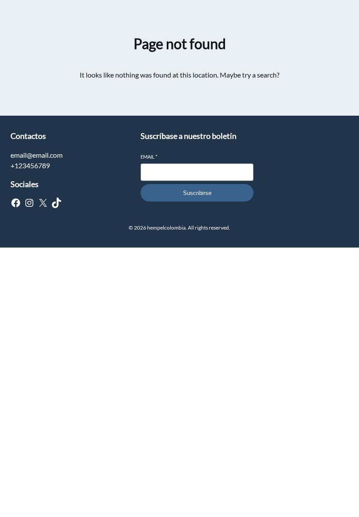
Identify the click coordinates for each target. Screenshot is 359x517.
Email (149, 156)
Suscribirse (197, 193)
